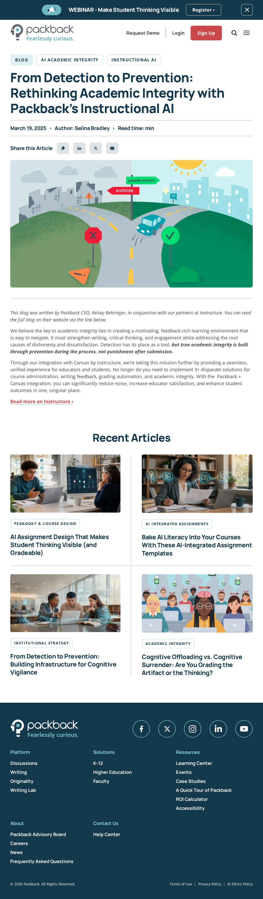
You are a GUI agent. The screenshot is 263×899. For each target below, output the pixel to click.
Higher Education (112, 772)
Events (184, 772)
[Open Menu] (246, 33)
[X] (167, 729)
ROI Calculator (192, 799)
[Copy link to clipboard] (63, 148)
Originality (21, 781)
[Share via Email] (112, 148)
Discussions (23, 763)
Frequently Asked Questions (41, 861)
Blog (21, 60)
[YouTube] (244, 729)
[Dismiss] (247, 10)
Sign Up (206, 33)
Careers (19, 843)
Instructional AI (133, 60)
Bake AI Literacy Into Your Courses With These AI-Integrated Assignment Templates (197, 545)
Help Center (106, 834)
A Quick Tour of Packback (204, 790)
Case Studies (191, 781)
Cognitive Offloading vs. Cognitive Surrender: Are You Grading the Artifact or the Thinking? (192, 665)
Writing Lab (23, 790)
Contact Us (105, 823)
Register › (203, 10)
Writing (18, 772)
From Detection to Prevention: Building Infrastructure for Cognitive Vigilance (63, 664)
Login (178, 33)
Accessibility (190, 808)
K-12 (98, 763)
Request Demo (142, 33)
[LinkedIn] (218, 729)
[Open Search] (234, 33)
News (16, 852)
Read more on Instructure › (41, 401)
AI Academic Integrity (70, 60)
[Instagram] (192, 729)
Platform (20, 752)
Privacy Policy (209, 884)
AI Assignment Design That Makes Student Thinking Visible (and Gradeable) (59, 545)
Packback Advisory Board (38, 834)
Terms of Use (181, 884)
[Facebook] (141, 729)
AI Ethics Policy (240, 884)
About (17, 823)
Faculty (101, 781)
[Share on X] (96, 148)
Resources (188, 752)
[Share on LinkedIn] (79, 148)
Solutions (104, 752)
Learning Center (194, 763)
